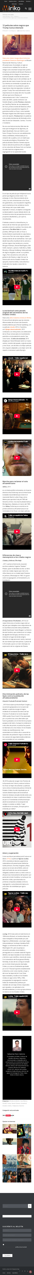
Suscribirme (7, 1255)
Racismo (21, 1106)
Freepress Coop (15, 1269)
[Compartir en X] (3, 1115)
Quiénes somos (13, 1)
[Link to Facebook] (19, 1271)
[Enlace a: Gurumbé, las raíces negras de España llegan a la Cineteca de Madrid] (24, 1175)
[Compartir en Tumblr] (12, 1115)
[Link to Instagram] (25, 1271)
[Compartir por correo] (13, 1115)
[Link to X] (22, 1271)
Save (9, 1115)
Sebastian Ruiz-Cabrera (24, 31)
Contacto (21, 4)
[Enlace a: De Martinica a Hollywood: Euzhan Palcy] (24, 1146)
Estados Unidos (7, 1106)
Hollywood (15, 1106)
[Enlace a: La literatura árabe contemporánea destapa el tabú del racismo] (10, 1161)
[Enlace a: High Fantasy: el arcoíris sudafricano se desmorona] (10, 1175)
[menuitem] (6, 1)
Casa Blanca (23, 1101)
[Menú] (29, 8)
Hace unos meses (8, 58)
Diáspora (13, 31)
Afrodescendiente (14, 1101)
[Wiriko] (14, 8)
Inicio (5, 1)
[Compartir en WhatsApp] (5, 1115)
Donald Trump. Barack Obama (11, 1103)
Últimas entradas (8, 15)
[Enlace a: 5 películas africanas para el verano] (24, 1161)
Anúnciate (14, 4)
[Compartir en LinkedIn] (11, 1115)
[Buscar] (25, 8)
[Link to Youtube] (27, 1271)
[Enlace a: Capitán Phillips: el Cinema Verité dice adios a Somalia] (10, 1141)
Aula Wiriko (21, 1)
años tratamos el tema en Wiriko (20, 318)
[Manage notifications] (30, 1271)
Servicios (28, 1)
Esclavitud (24, 1103)
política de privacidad (21, 1247)
